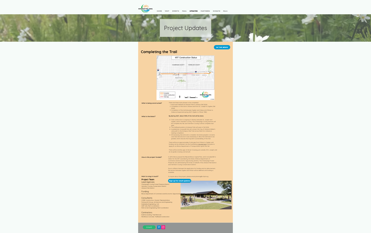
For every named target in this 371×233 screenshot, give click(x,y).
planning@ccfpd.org (201, 176)
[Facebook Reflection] (159, 227)
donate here (202, 144)
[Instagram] (163, 227)
